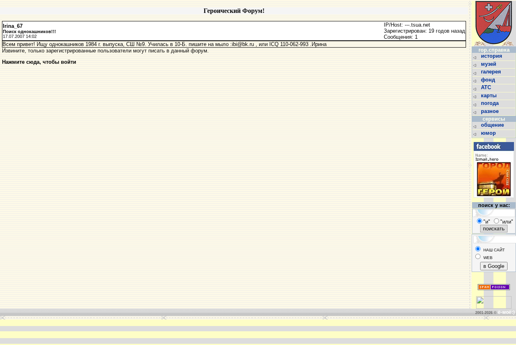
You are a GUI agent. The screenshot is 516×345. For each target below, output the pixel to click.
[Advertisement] (136, 332)
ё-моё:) (506, 312)
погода (490, 103)
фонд (489, 80)
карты (489, 95)
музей (489, 64)
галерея (492, 72)
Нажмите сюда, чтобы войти (39, 62)
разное (490, 111)
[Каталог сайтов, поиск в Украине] (494, 307)
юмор (489, 133)
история (492, 56)
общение (493, 125)
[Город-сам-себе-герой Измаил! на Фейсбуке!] (494, 200)
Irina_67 (13, 26)
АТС (487, 87)
